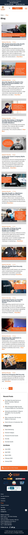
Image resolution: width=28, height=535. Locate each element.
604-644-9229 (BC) (14, 2)
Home (2, 15)
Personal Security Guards (11, 435)
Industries (3, 500)
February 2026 (8, 458)
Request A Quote (17, 8)
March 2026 (8, 455)
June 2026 (7, 449)
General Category (9, 432)
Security (7, 438)
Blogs (2, 503)
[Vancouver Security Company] (6, 8)
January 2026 (8, 461)
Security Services (5, 496)
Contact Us (3, 511)
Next (10, 388)
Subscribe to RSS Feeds (11, 468)
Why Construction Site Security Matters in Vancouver (13, 418)
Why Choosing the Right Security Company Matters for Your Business (14, 407)
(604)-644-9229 (7, 523)
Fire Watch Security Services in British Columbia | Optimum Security (13, 402)
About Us (3, 509)
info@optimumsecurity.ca (10, 521)
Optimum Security (6, 42)
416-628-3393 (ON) (20, 4)
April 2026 (7, 452)
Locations (3, 498)
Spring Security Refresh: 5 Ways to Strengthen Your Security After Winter (14, 413)
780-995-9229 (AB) (8, 4)
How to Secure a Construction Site (14, 422)
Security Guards (9, 441)
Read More (20, 56)
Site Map (3, 507)
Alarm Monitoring (9, 429)
